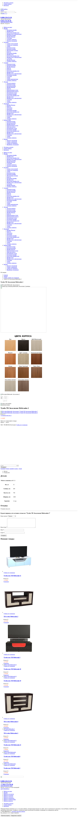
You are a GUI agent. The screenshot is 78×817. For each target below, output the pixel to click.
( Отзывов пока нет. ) (6, 415)
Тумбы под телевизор (12, 45)
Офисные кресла (11, 127)
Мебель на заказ (8, 27)
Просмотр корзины (5, 815)
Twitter (7, 468)
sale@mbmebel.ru (5, 788)
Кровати (9, 69)
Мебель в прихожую (9, 798)
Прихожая (6, 103)
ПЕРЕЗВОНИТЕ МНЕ (6, 22)
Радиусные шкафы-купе (13, 32)
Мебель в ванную (8, 801)
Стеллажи (9, 38)
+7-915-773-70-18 (7, 784)
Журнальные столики (12, 50)
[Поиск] (15, 12)
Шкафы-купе (10, 31)
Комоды (9, 51)
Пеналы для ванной (12, 41)
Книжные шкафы (11, 35)
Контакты (6, 5)
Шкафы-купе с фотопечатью (14, 34)
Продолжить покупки (16, 815)
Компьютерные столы (12, 90)
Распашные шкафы (12, 30)
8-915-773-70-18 (6, 20)
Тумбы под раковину (12, 143)
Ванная (5, 139)
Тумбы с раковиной (12, 142)
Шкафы (6, 28)
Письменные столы (12, 92)
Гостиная (6, 42)
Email (20, 468)
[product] (40, 556)
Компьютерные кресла (12, 91)
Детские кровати (11, 83)
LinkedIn (11, 468)
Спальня (6, 62)
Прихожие (9, 109)
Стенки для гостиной (12, 43)
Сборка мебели (8, 4)
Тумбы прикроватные (12, 79)
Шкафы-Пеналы (11, 36)
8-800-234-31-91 (6, 17)
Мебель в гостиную (9, 794)
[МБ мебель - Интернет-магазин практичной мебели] (4, 9)
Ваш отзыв (4, 527)
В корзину (3, 467)
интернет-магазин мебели (18, 811)
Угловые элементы (11, 39)
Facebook (3, 468)
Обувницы (9, 107)
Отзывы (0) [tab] (7, 472)
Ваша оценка (4, 516)
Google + (16, 468)
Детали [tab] (5, 471)
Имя (2, 530)
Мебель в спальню (8, 795)
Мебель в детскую (8, 796)
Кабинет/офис (7, 120)
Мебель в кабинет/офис (10, 799)
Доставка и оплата (8, 2)
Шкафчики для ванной (13, 144)
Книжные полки (11, 47)
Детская (6, 81)
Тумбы (8, 46)
